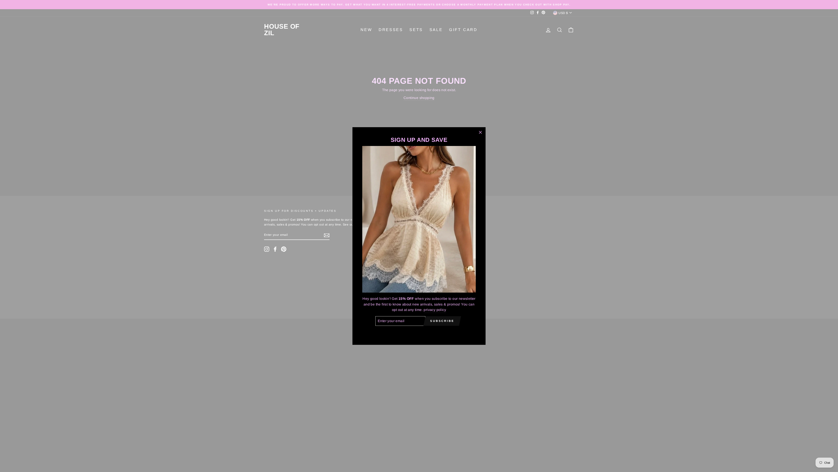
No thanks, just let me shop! (419, 332)
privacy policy (435, 310)
